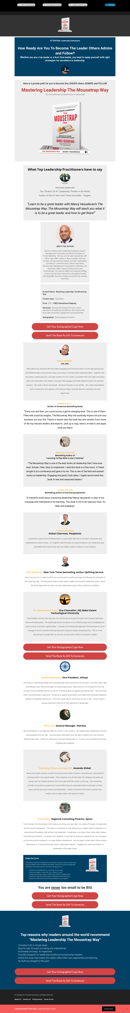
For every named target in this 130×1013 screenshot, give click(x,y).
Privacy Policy (37, 999)
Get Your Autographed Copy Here (65, 326)
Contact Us (27, 999)
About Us (18, 999)
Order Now (108, 1009)
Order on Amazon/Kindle (27, 5)
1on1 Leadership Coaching (53, 5)
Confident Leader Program (79, 5)
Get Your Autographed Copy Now (65, 647)
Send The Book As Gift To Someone (65, 335)
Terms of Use (48, 999)
